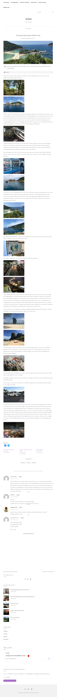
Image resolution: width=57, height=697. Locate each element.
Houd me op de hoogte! (10, 680)
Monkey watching (48, 571)
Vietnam (5, 633)
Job (33, 38)
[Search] (53, 12)
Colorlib (27, 692)
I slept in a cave (14, 603)
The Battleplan (24, 2)
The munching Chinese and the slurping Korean (22, 596)
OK (49, 658)
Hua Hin (28, 462)
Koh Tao (34, 462)
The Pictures (42, 2)
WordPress (36, 692)
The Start (6, 2)
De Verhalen (14, 2)
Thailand (28, 28)
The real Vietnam (14, 617)
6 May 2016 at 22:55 (14, 496)
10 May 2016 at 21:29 (14, 519)
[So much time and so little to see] (28, 52)
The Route (34, 2)
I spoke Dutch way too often (17, 610)
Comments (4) (28, 459)
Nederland (5, 639)
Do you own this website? (11, 658)
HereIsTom (13, 507)
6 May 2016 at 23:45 (14, 509)
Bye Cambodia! (39, 449)
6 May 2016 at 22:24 (14, 478)
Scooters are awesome (8, 449)
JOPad (28, 19)
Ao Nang (23, 462)
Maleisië (5, 636)
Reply (20, 476)
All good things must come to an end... (19, 589)
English (7, 7)
